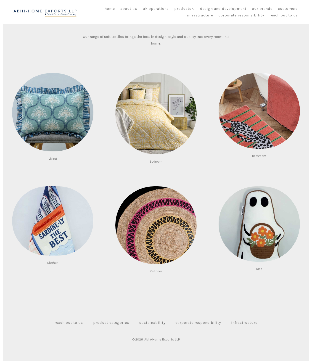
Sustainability (152, 322)
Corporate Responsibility (241, 15)
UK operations (156, 8)
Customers (288, 8)
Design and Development (223, 8)
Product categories (111, 322)
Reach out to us (284, 15)
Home (110, 8)
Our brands (262, 8)
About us (128, 8)
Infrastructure (200, 15)
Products (182, 8)
